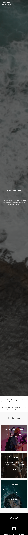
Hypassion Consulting (6, 4)
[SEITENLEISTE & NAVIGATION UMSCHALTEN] (24, 3)
